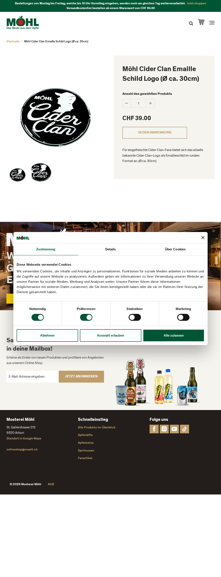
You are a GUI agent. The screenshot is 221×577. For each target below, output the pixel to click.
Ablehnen (47, 335)
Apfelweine (86, 443)
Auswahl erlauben (110, 335)
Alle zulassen (174, 335)
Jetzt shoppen (196, 3)
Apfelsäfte (85, 435)
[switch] (86, 317)
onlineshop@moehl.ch (22, 449)
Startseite (12, 41)
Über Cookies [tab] (175, 249)
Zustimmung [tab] (45, 249)
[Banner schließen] (202, 237)
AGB (51, 484)
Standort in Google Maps (23, 438)
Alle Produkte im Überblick (96, 427)
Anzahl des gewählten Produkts (147, 94)
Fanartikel (85, 458)
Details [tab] (110, 249)
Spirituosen (86, 450)
